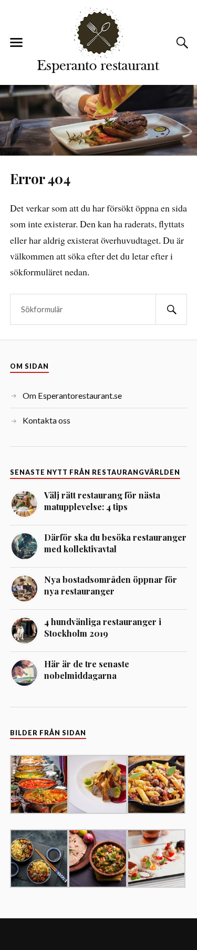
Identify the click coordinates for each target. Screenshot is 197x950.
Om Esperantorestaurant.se (72, 395)
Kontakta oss (46, 420)
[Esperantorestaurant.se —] (99, 41)
